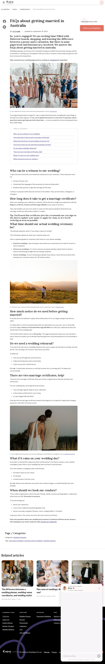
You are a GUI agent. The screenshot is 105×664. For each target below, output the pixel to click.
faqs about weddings (16, 541)
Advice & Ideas (58, 616)
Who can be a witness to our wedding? (26, 134)
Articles (15, 9)
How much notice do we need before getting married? (32, 145)
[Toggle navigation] (3, 2)
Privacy (54, 652)
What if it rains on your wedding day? (26, 155)
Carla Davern (53, 111)
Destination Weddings (44, 616)
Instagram (53, 60)
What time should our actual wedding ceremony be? (31, 141)
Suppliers (23, 612)
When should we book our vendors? (25, 159)
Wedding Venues (25, 616)
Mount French (60, 307)
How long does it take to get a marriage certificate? (31, 137)
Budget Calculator (8, 626)
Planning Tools (8, 612)
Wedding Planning (25, 9)
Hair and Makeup (25, 633)
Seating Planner (7, 623)
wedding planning (49, 541)
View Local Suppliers (92, 28)
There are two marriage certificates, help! (27, 152)
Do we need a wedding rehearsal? (25, 148)
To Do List (5, 616)
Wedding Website (8, 629)
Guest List (5, 619)
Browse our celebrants (49, 522)
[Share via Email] (4, 27)
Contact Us (57, 623)
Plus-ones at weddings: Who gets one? (52, 591)
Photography (24, 623)
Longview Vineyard (69, 454)
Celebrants (23, 626)
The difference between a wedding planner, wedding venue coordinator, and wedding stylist (17, 592)
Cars (21, 629)
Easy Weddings (5, 9)
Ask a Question (59, 619)
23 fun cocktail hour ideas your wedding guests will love (86, 591)
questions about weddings (33, 541)
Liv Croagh (16, 31)
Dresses (22, 619)
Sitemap (47, 652)
